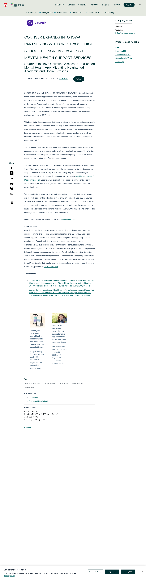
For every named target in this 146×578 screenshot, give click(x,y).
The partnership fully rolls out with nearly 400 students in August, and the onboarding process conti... (37, 360)
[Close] (142, 571)
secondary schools (50, 383)
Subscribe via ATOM (123, 58)
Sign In (117, 5)
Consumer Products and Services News (32, 13)
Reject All (112, 572)
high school (64, 383)
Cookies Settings (95, 572)
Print (117, 47)
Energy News (47, 13)
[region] (73, 572)
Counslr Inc (33, 398)
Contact (27, 428)
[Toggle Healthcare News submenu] (87, 13)
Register (129, 5)
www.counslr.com (68, 219)
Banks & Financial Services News (63, 13)
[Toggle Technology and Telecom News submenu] (118, 13)
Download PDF (121, 51)
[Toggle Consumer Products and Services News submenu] (40, 13)
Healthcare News (79, 13)
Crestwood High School (38, 401)
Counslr (63, 78)
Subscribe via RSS (122, 55)
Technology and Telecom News (110, 13)
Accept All (128, 572)
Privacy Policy (9, 576)
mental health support (32, 383)
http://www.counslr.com (125, 33)
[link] (59, 5)
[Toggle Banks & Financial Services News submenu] (71, 13)
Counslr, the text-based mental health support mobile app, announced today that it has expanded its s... (37, 339)
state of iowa (29, 388)
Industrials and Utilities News (94, 13)
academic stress (77, 383)
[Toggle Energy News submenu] (55, 13)
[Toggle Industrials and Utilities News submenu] (102, 13)
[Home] (14, 5)
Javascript (119, 62)
